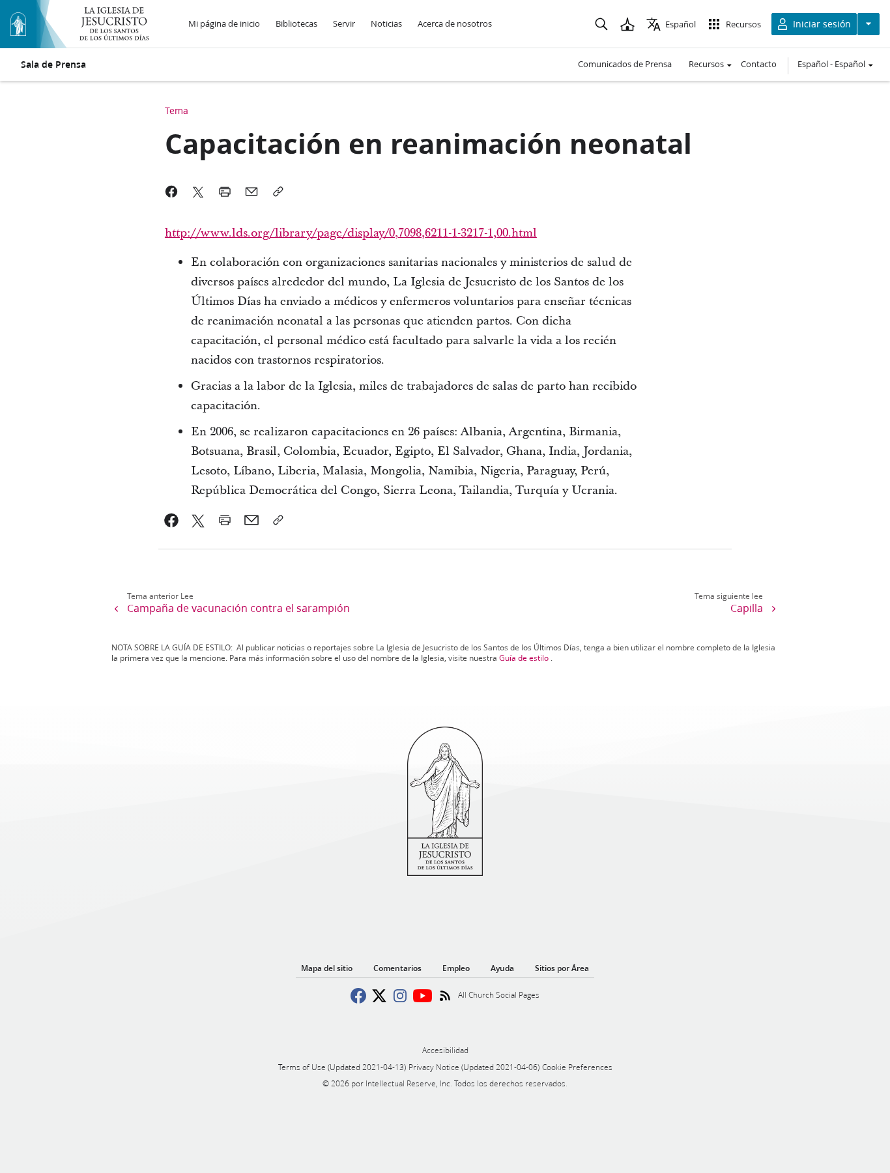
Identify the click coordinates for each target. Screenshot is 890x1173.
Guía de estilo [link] (524, 657)
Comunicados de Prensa (625, 64)
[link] (171, 520)
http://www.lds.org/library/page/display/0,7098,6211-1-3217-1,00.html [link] (351, 233)
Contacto (759, 64)
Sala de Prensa (53, 64)
